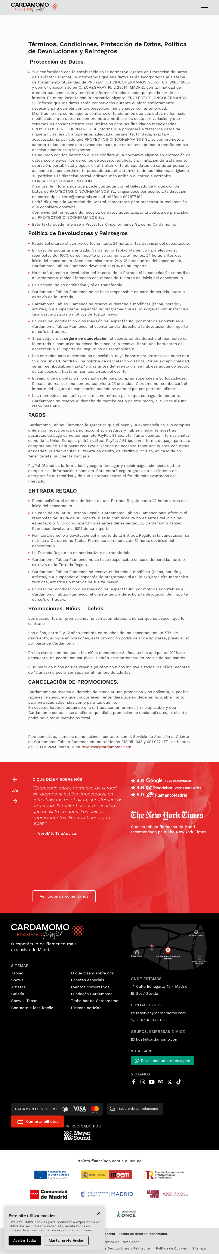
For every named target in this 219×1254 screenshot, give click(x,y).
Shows (17, 980)
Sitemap (199, 1248)
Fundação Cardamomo (91, 994)
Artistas (18, 987)
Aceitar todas (25, 1240)
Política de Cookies (171, 1248)
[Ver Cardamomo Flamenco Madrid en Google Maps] (169, 946)
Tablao (17, 973)
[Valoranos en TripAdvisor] (160, 1082)
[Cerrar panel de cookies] (99, 1213)
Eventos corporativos (90, 987)
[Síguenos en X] (169, 1082)
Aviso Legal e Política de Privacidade (109, 1242)
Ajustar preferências (66, 1240)
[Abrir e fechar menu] (204, 7)
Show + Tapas (24, 1000)
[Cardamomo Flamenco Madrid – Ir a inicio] (32, 8)
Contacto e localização (32, 1007)
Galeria (17, 994)
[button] (15, 801)
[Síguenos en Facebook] (133, 1082)
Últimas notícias (86, 1007)
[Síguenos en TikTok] (178, 1082)
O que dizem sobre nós (92, 973)
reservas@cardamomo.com (106, 747)
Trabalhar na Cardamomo (94, 1000)
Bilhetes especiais (87, 980)
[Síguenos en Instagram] (142, 1082)
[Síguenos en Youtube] (151, 1082)
